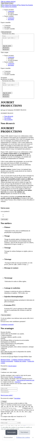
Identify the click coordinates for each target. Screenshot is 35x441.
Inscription (11, 19)
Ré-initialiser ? (18, 377)
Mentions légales (5, 359)
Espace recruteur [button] (9, 9)
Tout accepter (11, 432)
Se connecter (4, 392)
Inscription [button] (11, 13)
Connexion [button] (11, 11)
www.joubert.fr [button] (5, 211)
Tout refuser (24, 432)
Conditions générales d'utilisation (20, 359)
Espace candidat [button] (8, 16)
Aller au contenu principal (8, 1)
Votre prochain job (6, 32)
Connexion (11, 18)
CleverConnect (12, 366)
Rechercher (6, 49)
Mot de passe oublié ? (7, 395)
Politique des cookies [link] (23, 437)
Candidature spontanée (7, 324)
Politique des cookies (20, 361)
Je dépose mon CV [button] (17, 410)
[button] (17, 321)
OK (19, 422)
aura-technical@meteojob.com (25, 380)
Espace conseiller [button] (5, 22)
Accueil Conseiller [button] (9, 29)
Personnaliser (8, 437)
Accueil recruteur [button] (13, 14)
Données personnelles (7, 361)
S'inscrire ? (18, 382)
